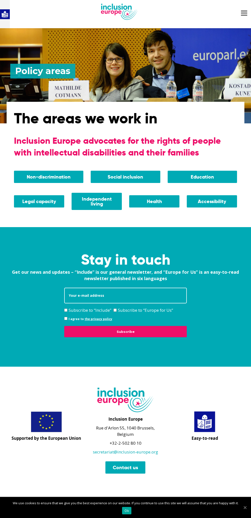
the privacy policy (98, 319)
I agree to (90, 319)
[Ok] (244, 507)
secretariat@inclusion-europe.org (125, 452)
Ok (127, 511)
